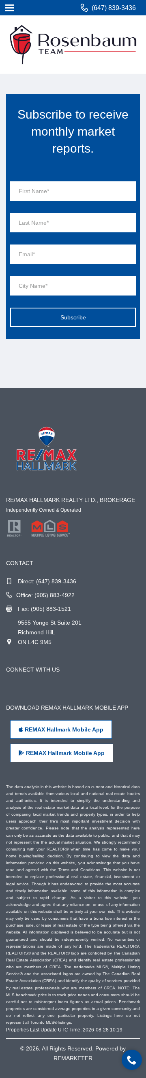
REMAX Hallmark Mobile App (63, 729)
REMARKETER (73, 1058)
